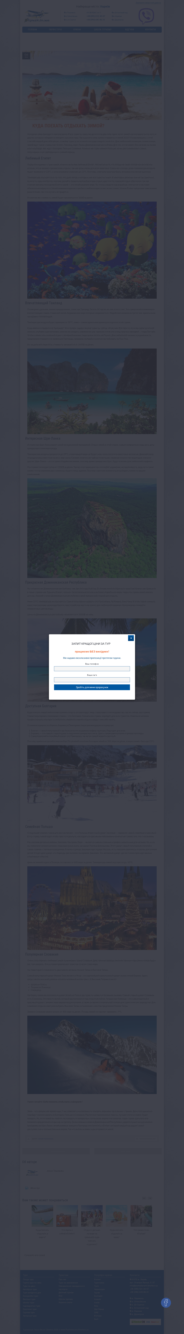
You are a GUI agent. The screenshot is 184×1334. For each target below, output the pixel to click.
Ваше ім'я (92, 675)
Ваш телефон (92, 664)
